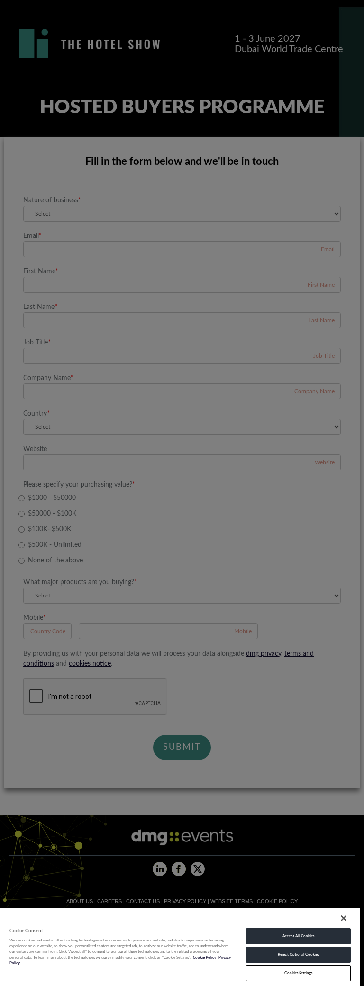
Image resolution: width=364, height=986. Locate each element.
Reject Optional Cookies (298, 954)
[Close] (343, 918)
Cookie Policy (204, 957)
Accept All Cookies (298, 936)
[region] (180, 946)
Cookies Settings (298, 973)
